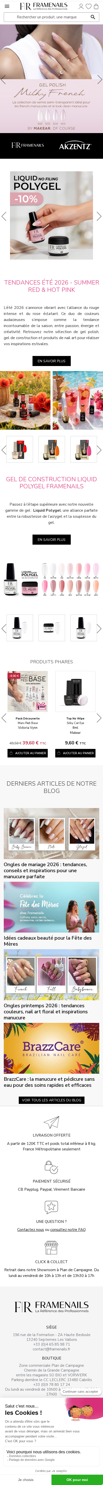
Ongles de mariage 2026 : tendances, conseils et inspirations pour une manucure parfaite (45, 870)
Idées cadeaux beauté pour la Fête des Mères (48, 941)
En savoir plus (52, 361)
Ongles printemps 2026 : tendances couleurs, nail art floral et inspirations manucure (46, 1011)
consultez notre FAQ (68, 1229)
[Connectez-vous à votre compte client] (81, 6)
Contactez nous (30, 1229)
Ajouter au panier (30, 753)
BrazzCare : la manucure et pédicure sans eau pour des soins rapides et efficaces (49, 1082)
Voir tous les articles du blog (51, 1100)
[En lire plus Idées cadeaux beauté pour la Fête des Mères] (51, 907)
